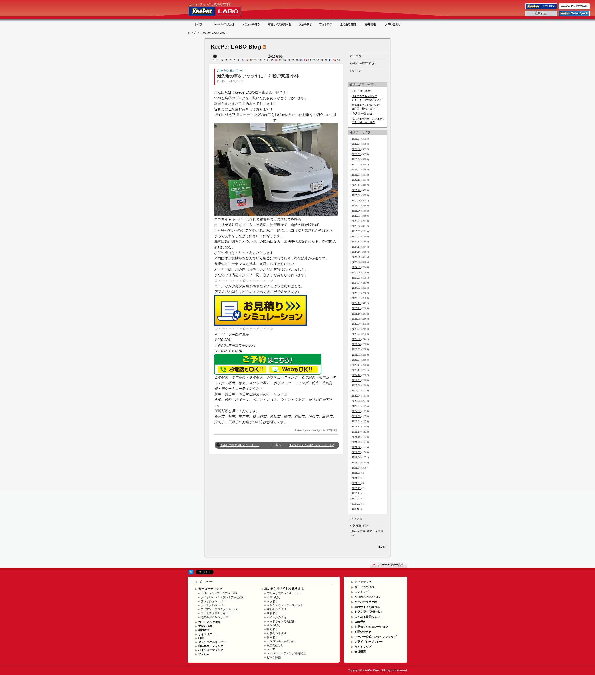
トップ (198, 24)
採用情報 (370, 24)
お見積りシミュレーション (371, 626)
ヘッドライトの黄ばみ (281, 621)
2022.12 (356, 365)
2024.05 (356, 277)
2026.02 (356, 169)
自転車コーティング (210, 646)
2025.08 (356, 200)
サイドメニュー (208, 634)
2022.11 (356, 370)
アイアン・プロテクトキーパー (220, 609)
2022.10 (356, 375)
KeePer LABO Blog (236, 46)
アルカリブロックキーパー (283, 593)
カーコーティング (210, 588)
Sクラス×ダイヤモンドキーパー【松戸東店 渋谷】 (320, 445)
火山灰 (271, 649)
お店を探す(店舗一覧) (368, 611)
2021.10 (356, 437)
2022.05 (356, 401)
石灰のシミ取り (276, 633)
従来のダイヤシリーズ (214, 617)
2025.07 (356, 205)
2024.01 (356, 298)
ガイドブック (363, 582)
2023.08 (356, 323)
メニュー (206, 582)
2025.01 (356, 236)
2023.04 (356, 344)
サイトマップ (363, 646)
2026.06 (356, 149)
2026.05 (356, 154)
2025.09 (356, 195)
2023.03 (356, 349)
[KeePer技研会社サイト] (574, 8)
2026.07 (356, 143)
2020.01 (356, 498)
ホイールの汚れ (276, 617)
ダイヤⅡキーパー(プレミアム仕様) (222, 597)
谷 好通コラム (361, 525)
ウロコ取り (274, 597)
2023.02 (356, 354)
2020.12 (356, 488)
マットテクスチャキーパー (217, 613)
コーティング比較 (209, 622)
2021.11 (356, 431)
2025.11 (356, 184)
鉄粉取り (272, 629)
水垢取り (272, 601)
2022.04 (356, 406)
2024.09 (356, 257)
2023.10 (356, 313)
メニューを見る (251, 24)
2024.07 (356, 267)
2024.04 (356, 282)
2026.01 (356, 174)
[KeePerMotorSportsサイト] (574, 16)
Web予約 (360, 621)
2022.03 (356, 411)
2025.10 (356, 190)
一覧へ (277, 444)
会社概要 (360, 651)
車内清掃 (203, 630)
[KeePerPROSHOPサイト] (541, 8)
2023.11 (356, 308)
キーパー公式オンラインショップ (376, 636)
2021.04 (356, 467)
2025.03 (356, 226)
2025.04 (356, 221)
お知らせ (355, 70)
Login (382, 546)
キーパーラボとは (224, 24)
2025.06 (356, 210)
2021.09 (356, 442)
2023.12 (356, 303)
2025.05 (356, 215)
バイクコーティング (210, 650)
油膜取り (272, 613)
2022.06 (356, 395)
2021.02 (356, 478)
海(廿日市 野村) (361, 91)
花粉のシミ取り (276, 609)
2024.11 (356, 246)
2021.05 (356, 462)
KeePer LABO (222, 11)
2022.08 (356, 385)
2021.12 (356, 426)
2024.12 (356, 241)
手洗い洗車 (205, 626)
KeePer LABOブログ (230, 81)
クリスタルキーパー (213, 605)
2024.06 (356, 272)
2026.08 (356, 138)
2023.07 (356, 329)
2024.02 (356, 293)
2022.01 (356, 421)
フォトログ (325, 24)
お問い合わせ (392, 24)
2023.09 (356, 318)
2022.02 (356, 416)
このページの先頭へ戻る (388, 564)
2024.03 (356, 287)
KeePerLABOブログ (368, 597)
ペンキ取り (274, 625)
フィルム (203, 654)
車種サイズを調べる (279, 24)
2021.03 (356, 472)
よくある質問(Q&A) (367, 616)
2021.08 (356, 447)
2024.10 (356, 251)
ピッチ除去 (274, 657)
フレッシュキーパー (213, 601)
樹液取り (272, 637)
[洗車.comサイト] (541, 16)
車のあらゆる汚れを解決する (284, 588)
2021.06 (356, 457)
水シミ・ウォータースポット (285, 605)
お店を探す (305, 24)
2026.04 (356, 159)
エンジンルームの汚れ (281, 641)
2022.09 (356, 380)
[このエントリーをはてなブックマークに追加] (191, 573)
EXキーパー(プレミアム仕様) (219, 593)
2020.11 (356, 493)
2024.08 (356, 262)
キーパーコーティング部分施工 (286, 653)
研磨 (201, 638)
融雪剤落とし (275, 645)
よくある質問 (348, 24)
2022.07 (356, 390)
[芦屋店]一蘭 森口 (362, 113)
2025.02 (356, 231)
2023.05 (356, 339)
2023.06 (356, 334)
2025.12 (356, 179)
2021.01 (356, 483)
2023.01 (356, 359)
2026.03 (356, 164)
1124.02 (356, 503)
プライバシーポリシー (369, 641)
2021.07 (356, 452)
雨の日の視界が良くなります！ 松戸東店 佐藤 (251, 445)
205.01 (355, 508)
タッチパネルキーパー (212, 642)
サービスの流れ (364, 587)
